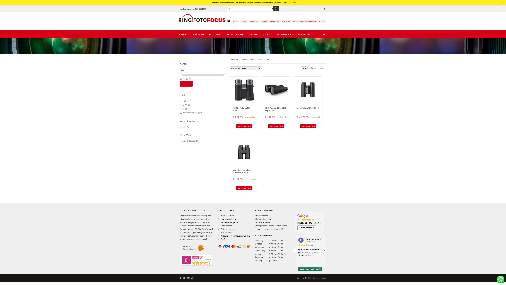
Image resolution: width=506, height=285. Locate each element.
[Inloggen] (324, 9)
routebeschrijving (228, 219)
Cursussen (286, 21)
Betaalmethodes (228, 229)
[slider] (181, 74)
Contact (322, 21)
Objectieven (198, 34)
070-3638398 (200, 9)
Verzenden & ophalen (230, 222)
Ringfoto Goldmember (270, 21)
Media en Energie (260, 34)
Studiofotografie (283, 34)
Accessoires (215, 34)
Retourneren (226, 225)
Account (244, 21)
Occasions (304, 34)
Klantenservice (227, 215)
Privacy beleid (227, 232)
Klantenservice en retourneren (304, 21)
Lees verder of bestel (244, 126)
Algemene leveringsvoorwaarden (235, 236)
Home (235, 21)
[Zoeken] (276, 8)
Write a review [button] (307, 227)
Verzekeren (254, 21)
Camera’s (182, 34)
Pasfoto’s (225, 239)
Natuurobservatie (237, 34)
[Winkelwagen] (325, 36)
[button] (324, 250)
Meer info (292, 2)
